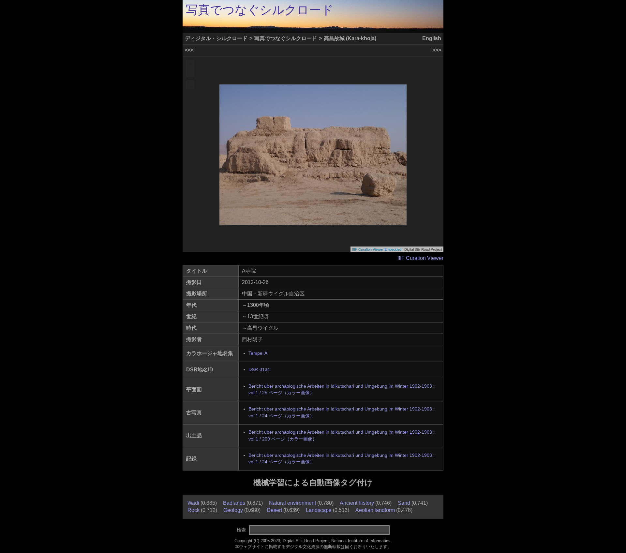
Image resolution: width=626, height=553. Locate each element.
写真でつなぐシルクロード (260, 10)
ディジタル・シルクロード (216, 38)
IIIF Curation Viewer (420, 258)
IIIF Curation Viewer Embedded (376, 249)
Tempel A (257, 353)
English (431, 38)
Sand (404, 503)
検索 (241, 529)
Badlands (234, 503)
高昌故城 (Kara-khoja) (350, 38)
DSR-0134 (259, 369)
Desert (274, 510)
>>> (436, 50)
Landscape (319, 510)
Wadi (193, 503)
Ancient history (357, 503)
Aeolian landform (375, 510)
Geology (233, 510)
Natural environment (292, 503)
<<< (189, 50)
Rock (193, 510)
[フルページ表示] (190, 84)
